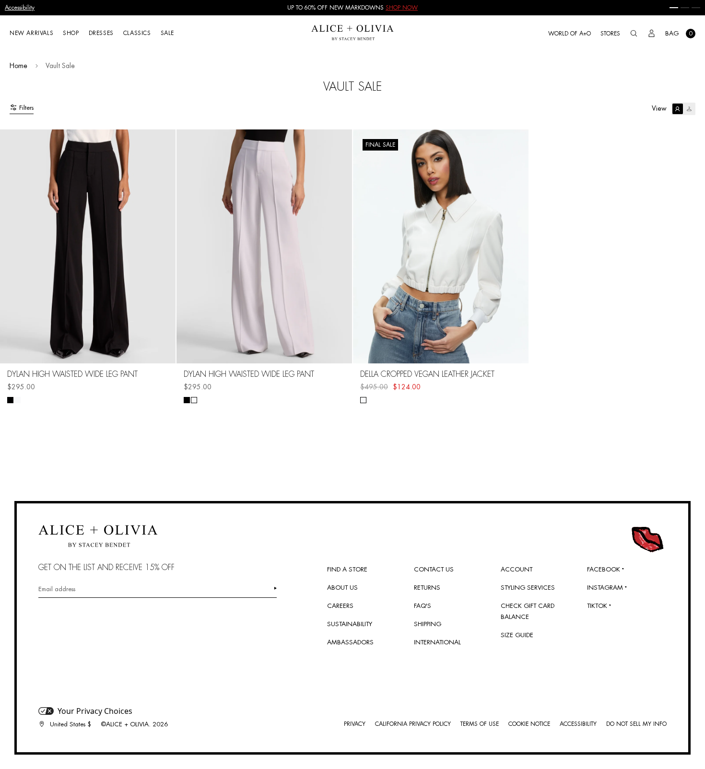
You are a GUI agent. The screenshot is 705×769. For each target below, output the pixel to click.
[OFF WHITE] (363, 400)
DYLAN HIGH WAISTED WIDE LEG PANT (72, 374)
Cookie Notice (529, 724)
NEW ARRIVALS (31, 33)
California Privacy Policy (413, 724)
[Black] (10, 400)
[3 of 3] (696, 7)
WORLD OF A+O (569, 33)
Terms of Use (479, 724)
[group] (352, 8)
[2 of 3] (685, 7)
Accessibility (20, 8)
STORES (610, 33)
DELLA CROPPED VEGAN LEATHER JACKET (427, 374)
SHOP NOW (402, 8)
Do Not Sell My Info (636, 724)
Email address (56, 589)
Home (18, 65)
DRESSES (101, 33)
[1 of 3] (674, 7)
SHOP (71, 33)
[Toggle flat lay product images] (683, 109)
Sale (167, 33)
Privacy (354, 724)
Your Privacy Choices (95, 711)
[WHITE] (17, 400)
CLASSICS (137, 33)
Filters (26, 108)
